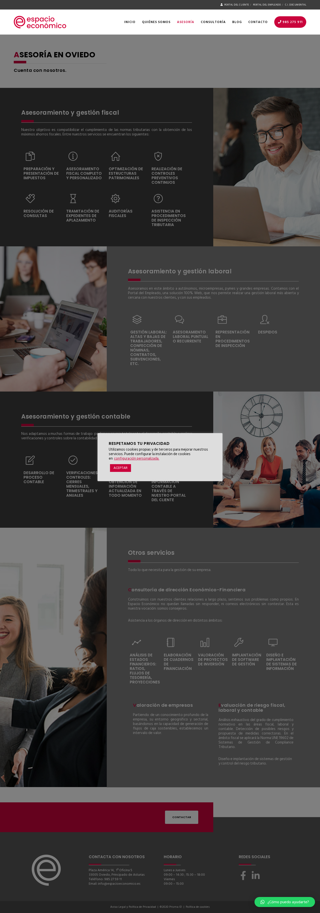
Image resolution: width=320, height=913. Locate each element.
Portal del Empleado (267, 5)
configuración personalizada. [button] (136, 458)
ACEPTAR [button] (121, 468)
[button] (284, 902)
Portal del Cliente (236, 5)
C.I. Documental (295, 5)
